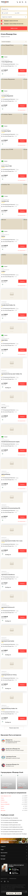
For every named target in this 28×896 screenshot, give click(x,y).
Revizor (3, 236)
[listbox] (14, 41)
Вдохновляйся (4, 852)
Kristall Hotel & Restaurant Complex (10, 441)
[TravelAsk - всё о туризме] (5, 2)
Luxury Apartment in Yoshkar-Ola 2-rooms (11, 540)
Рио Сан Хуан (4, 802)
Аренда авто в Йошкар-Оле (13, 748)
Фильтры (11, 893)
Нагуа (2, 798)
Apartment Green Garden (7, 641)
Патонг (2, 808)
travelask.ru (23, 884)
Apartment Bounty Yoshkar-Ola (9, 708)
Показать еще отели (14, 727)
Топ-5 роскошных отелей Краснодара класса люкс (11, 831)
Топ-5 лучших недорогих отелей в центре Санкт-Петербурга (14, 833)
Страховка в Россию (11, 756)
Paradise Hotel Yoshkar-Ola (8, 305)
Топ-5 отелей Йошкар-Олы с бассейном (9, 818)
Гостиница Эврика (6, 131)
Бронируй (3, 858)
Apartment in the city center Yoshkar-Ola (11, 374)
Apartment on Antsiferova (8, 574)
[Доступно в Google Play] (14, 869)
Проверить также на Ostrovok (11, 20)
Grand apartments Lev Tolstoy (9, 674)
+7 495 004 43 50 (12, 878)
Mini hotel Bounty (5, 474)
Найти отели (14, 28)
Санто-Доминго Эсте (6, 795)
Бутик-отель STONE (6, 166)
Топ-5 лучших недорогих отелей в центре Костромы (12, 829)
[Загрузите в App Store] (14, 872)
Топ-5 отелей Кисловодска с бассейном (9, 822)
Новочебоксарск (7, 784)
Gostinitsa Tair (5, 201)
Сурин (2, 806)
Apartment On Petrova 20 (7, 607)
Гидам (2, 849)
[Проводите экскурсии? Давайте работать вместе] (14, 840)
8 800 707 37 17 (4, 878)
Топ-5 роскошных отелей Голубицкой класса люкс (11, 827)
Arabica (3, 271)
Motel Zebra (4, 340)
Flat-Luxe (3, 407)
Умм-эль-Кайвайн (5, 804)
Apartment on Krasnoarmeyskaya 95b (10, 508)
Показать (22, 70)
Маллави (3, 810)
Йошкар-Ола (9, 739)
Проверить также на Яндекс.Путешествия (13, 23)
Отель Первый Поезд (6, 61)
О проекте (3, 846)
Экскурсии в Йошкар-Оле (12, 764)
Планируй (3, 855)
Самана (2, 800)
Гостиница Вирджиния (7, 95)
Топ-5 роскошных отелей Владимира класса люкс (11, 820)
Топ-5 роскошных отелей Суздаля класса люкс (11, 824)
